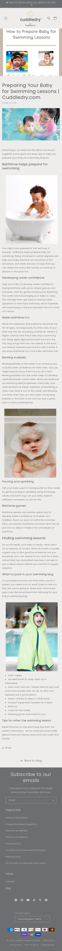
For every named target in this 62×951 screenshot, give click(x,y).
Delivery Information (17, 817)
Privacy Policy (13, 843)
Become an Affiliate (16, 830)
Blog (8, 888)
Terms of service (32, 945)
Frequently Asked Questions (21, 824)
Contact (10, 881)
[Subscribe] (53, 800)
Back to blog (33, 760)
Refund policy (13, 856)
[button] (6, 18)
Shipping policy (48, 945)
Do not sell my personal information (26, 863)
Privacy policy (16, 945)
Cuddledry (19, 940)
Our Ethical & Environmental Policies (25, 850)
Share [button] (8, 747)
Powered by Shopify (32, 940)
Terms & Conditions (17, 837)
